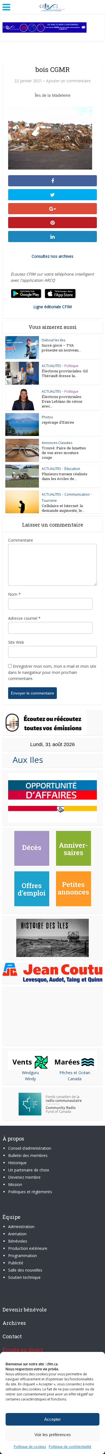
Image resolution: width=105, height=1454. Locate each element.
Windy (30, 1078)
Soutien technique (24, 1277)
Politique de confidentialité (70, 1446)
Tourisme (49, 500)
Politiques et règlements (30, 1191)
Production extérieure (27, 1248)
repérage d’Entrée (58, 422)
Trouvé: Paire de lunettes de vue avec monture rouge (64, 452)
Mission (15, 1184)
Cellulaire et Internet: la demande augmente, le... (63, 508)
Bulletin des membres (28, 1155)
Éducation (72, 468)
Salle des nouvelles (25, 1270)
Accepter (52, 1419)
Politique (71, 365)
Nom (14, 594)
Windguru (30, 1072)
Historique (17, 1162)
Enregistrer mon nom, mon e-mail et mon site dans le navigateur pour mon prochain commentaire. (52, 672)
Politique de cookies (30, 1446)
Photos (47, 417)
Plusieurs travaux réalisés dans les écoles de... (64, 476)
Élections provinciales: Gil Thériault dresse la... (65, 373)
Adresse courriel (24, 618)
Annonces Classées (57, 442)
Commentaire (20, 540)
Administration (21, 1226)
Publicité (15, 1262)
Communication (77, 494)
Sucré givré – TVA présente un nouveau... (61, 348)
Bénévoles (17, 1241)
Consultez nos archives (52, 256)
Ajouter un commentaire (68, 80)
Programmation (22, 1255)
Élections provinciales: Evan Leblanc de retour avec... (62, 401)
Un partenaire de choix (28, 1170)
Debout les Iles (53, 340)
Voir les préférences (52, 1434)
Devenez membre (24, 1177)
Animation (17, 1233)
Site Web (16, 642)
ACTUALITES (51, 365)
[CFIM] (53, 6)
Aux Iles (25, 759)
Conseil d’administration (29, 1148)
